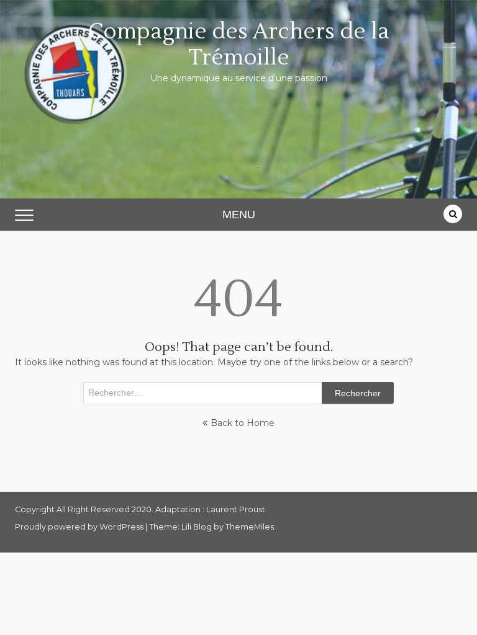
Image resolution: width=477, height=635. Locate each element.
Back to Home (243, 423)
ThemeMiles (249, 526)
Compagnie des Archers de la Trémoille (238, 44)
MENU (238, 214)
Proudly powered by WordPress (80, 526)
